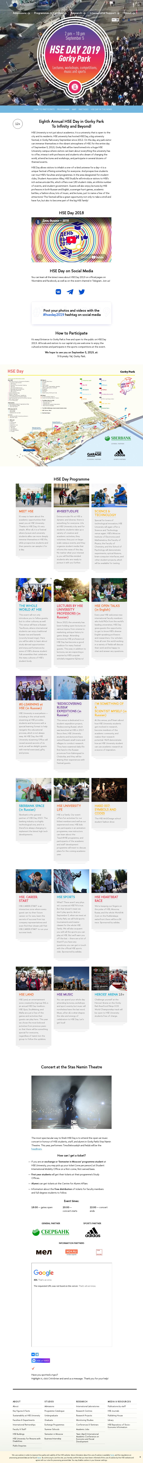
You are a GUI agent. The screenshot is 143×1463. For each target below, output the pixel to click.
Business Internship (53, 1438)
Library (111, 1420)
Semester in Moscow (54, 1434)
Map (74, 109)
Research (76, 13)
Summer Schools (52, 1429)
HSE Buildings (18, 1434)
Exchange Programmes (54, 1424)
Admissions (19, 13)
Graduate (49, 1420)
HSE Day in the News (101, 109)
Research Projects (84, 1415)
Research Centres (84, 1411)
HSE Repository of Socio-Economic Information (119, 1425)
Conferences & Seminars (87, 1424)
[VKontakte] (33, 1354)
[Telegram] (37, 1354)
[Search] (135, 20)
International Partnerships (24, 1424)
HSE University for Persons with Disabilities (26, 1439)
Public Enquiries (19, 1445)
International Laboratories (87, 1406)
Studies (49, 1401)
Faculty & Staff (19, 1429)
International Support (103, 13)
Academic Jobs (82, 1429)
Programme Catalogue (54, 1411)
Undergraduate (51, 1415)
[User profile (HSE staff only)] (129, 20)
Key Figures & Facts (21, 1411)
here (112, 1455)
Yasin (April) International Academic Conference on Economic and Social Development (87, 1438)
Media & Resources (119, 1401)
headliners (36, 1148)
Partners (83, 109)
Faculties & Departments (23, 1420)
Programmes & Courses (48, 13)
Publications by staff (117, 1406)
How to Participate (44, 109)
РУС (113, 20)
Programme (63, 109)
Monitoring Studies (84, 1420)
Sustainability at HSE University (26, 1415)
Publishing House (115, 1415)
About (127, 13)
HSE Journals (113, 1411)
